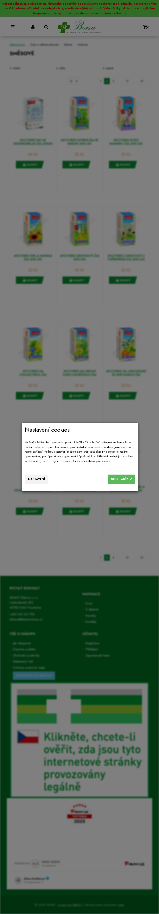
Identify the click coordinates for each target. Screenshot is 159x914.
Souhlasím (120, 479)
